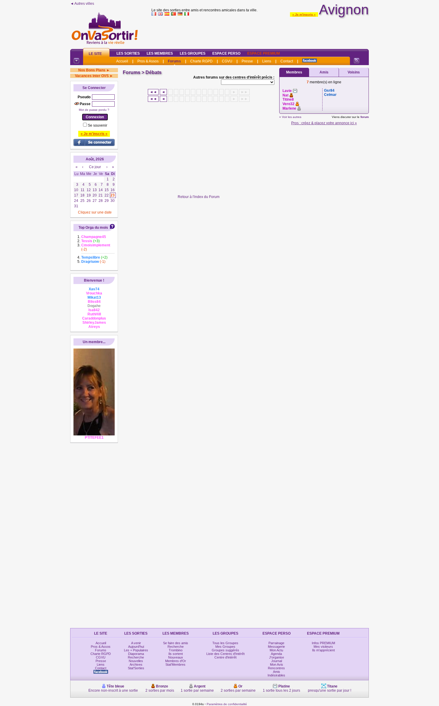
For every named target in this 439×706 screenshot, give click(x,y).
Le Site (95, 54)
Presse (247, 61)
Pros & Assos (148, 61)
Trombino (175, 650)
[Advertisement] (260, 31)
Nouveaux (175, 657)
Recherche (136, 657)
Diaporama (136, 654)
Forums (174, 61)
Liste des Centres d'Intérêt (225, 654)
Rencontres (276, 668)
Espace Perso (226, 53)
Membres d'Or (175, 661)
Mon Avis (276, 664)
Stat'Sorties (136, 668)
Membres (294, 72)
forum (364, 117)
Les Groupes (192, 53)
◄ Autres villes (82, 3)
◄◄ (153, 92)
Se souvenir (97, 125)
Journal (276, 661)
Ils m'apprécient (323, 650)
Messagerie (276, 646)
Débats (153, 72)
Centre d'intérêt (225, 657)
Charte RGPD (201, 61)
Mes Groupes (225, 646)
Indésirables (276, 675)
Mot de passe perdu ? (94, 109)
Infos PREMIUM (323, 643)
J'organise (276, 657)
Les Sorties (128, 53)
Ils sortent (175, 654)
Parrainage (276, 643)
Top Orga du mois (93, 227)
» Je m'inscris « (304, 14)
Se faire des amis (175, 643)
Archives (136, 664)
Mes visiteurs (323, 646)
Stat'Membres (175, 664)
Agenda (276, 654)
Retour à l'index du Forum (199, 197)
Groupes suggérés (225, 650)
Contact (286, 61)
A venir (136, 643)
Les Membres (160, 53)
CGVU (227, 61)
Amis (324, 72)
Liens (266, 61)
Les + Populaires (136, 650)
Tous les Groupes (225, 643)
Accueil (122, 61)
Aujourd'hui (136, 646)
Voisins (354, 72)
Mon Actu (276, 650)
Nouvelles (136, 661)
